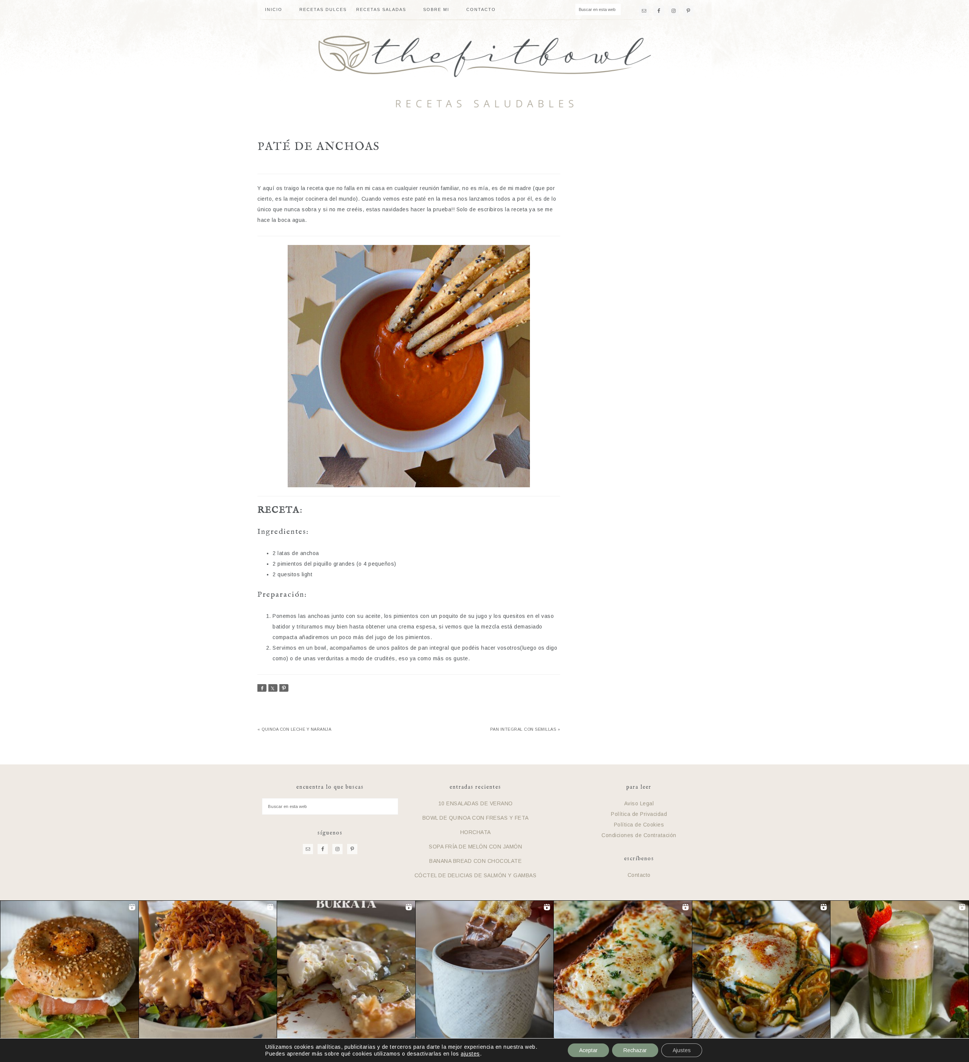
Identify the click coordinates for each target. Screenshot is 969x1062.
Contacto (639, 875)
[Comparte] (261, 688)
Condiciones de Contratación (638, 835)
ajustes (470, 1054)
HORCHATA (475, 832)
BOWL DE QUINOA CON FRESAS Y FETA (475, 818)
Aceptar (588, 1050)
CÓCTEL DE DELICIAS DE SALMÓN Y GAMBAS (475, 875)
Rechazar (635, 1050)
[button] (69, 970)
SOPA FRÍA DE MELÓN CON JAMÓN (475, 847)
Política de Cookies (639, 825)
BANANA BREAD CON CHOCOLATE (475, 861)
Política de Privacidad (639, 814)
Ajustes (682, 1050)
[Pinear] (283, 688)
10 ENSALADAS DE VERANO (475, 803)
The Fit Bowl (484, 71)
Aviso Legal (639, 803)
